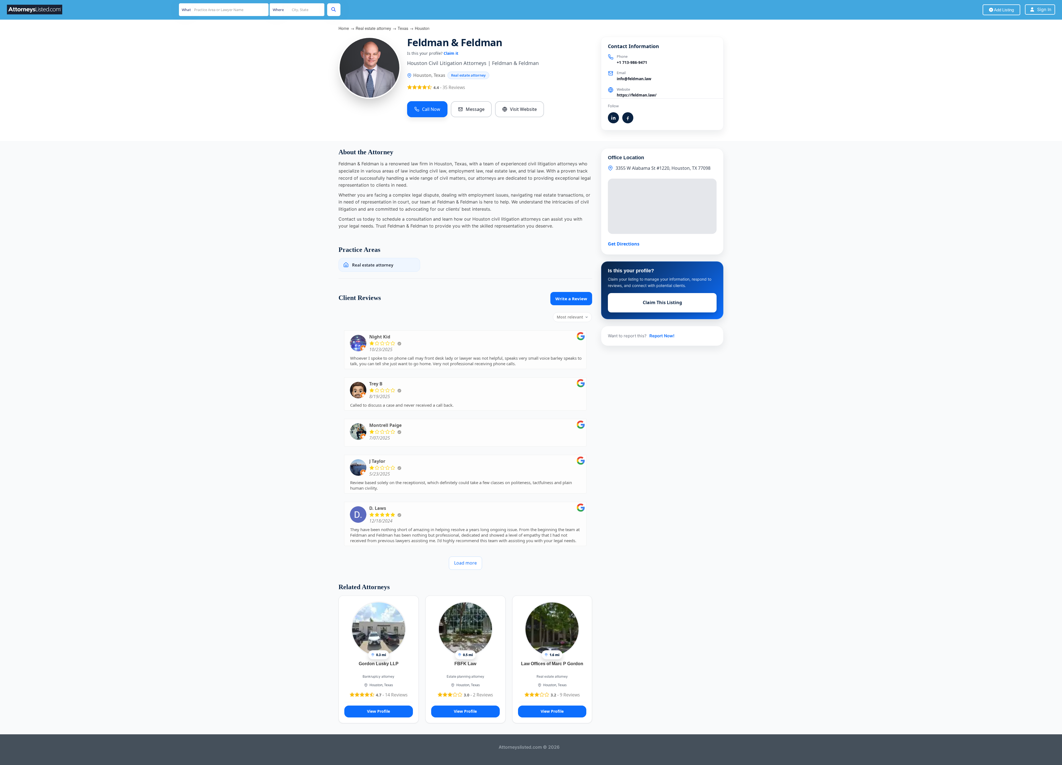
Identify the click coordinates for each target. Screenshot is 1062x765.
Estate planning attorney (465, 676)
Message (475, 109)
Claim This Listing (662, 302)
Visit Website (523, 109)
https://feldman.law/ (637, 95)
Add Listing (1003, 9)
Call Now (431, 109)
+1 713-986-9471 (632, 62)
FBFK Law (465, 663)
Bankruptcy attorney (378, 676)
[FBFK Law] (465, 628)
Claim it (451, 53)
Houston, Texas (381, 685)
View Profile (378, 711)
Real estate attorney (373, 28)
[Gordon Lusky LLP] (378, 628)
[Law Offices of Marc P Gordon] (552, 628)
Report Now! (662, 335)
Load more (465, 563)
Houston (422, 28)
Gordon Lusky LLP (379, 663)
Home (344, 28)
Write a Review (571, 298)
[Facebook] (627, 117)
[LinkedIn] (613, 117)
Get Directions (623, 244)
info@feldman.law (634, 78)
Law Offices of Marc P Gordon (552, 663)
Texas (403, 28)
